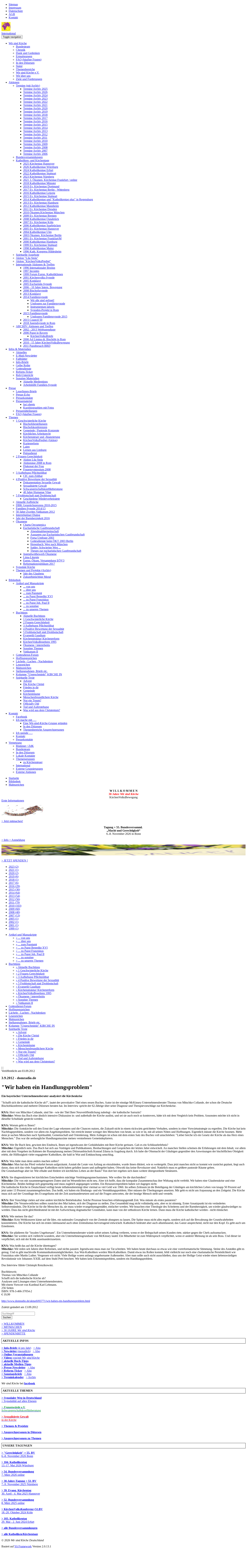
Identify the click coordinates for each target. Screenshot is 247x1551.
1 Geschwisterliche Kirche (31, 420)
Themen (13, 417)
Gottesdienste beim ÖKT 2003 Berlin (51, 541)
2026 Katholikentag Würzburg (40, 166)
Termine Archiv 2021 (35, 105)
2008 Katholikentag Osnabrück (41, 218)
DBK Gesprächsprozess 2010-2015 (36, 505)
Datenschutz (16, 10)
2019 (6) (13, 876)
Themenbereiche (25, 69)
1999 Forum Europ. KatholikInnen (43, 274)
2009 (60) (14, 909)
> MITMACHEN (11, 1327)
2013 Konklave (32, 293)
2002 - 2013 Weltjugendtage (39, 329)
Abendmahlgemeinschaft (44, 531)
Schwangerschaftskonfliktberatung (43, 488)
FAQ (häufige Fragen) (28, 59)
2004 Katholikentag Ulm (37, 231)
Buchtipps (21, 612)
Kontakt (13, 17)
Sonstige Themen (33, 648)
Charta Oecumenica (34, 524)
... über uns (29, 589)
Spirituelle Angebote (27, 254)
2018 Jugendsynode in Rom (39, 323)
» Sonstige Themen (27, 999)
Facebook (21, 716)
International (8, 33)
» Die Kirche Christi (27, 1035)
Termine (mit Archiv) (28, 85)
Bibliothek (15, 580)
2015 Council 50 (32, 319)
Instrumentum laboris (42, 306)
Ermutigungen (24, 56)
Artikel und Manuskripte (30, 583)
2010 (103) (15, 905)
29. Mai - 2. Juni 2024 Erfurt (17, 1520)
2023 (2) (13, 866)
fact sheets (29, 404)
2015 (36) (14, 889)
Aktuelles (21, 352)
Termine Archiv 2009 (35, 144)
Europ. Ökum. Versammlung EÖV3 (43, 560)
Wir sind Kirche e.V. (27, 72)
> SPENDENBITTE (13, 1333)
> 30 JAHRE (18, 1330)
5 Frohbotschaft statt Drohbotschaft (36, 495)
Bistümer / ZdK (25, 745)
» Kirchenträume (25, 1045)
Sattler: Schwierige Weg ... (45, 547)
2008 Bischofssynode (35, 290)
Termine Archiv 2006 (35, 153)
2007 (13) (14, 915)
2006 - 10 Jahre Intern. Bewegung (42, 287)
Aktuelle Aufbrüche (27, 502)
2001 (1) (13, 925)
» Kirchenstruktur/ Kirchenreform (35, 989)
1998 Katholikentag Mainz (38, 248)
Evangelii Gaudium (34, 635)
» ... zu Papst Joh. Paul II (30, 954)
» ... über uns (23, 941)
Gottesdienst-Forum (27, 654)
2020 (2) (13, 873)
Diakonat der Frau (33, 466)
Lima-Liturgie (31, 557)
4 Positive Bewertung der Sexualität (36, 479)
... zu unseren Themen (35, 609)
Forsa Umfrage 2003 (42, 537)
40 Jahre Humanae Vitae (37, 492)
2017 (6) (13, 882)
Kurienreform (31, 443)
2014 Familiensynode (35, 297)
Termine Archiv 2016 (35, 121)
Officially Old (31, 703)
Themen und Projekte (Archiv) (33, 570)
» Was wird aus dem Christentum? (35, 1061)
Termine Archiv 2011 (35, 137)
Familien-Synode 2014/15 (31, 508)
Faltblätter (21, 358)
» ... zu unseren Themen (29, 960)
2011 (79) (14, 902)
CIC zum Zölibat (32, 475)
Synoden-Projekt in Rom (44, 310)
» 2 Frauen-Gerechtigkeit (30, 973)
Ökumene (21, 521)
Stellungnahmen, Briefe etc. (32, 671)
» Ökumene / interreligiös (30, 996)
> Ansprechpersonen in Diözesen (21, 1432)
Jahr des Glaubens (33, 573)
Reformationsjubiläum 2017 (39, 563)
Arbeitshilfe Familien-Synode (40, 384)
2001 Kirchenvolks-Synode (39, 277)
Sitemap (13, 4)
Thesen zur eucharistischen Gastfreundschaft (55, 550)
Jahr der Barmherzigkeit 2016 (33, 518)
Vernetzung (15, 742)
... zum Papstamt (32, 593)
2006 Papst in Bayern (35, 332)
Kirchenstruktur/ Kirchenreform (41, 638)
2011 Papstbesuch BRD (36, 345)
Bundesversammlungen (29, 157)
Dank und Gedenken (28, 53)
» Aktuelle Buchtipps (28, 967)
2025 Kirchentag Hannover (38, 163)
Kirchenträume (31, 693)
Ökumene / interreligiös (36, 645)
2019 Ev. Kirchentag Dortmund (41, 186)
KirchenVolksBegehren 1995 (39, 641)
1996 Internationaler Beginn (39, 267)
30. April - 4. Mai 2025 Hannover (20, 1492)
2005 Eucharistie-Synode (37, 284)
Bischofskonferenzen (35, 427)
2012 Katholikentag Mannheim (41, 205)
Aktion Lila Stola (33, 459)
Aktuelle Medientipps (35, 381)
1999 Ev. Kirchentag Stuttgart (40, 245)
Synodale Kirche (25, 567)
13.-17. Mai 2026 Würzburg (17, 1464)
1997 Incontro (31, 271)
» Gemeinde (23, 1042)
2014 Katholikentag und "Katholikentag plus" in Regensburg (58, 199)
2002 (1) (13, 922)
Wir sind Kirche (18, 43)
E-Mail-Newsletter (26, 355)
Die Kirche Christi (33, 684)
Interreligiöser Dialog (28, 515)
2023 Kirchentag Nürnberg (38, 176)
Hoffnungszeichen (26, 658)
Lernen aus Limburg (34, 449)
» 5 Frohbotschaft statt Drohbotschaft (37, 983)
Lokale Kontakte (25, 755)
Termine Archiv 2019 (35, 111)
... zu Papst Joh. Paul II (36, 602)
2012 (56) (14, 899)
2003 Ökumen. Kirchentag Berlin (42, 235)
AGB (12, 14)
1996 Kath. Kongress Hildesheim (42, 251)
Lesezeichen (23, 664)
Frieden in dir (31, 687)
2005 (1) (13, 918)
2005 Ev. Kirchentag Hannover (41, 228)
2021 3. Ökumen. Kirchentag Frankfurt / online (50, 179)
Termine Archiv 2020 (35, 108)
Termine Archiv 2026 (35, 92)
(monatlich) (16, 1351)
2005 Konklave (32, 280)
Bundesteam (23, 46)
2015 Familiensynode (35, 313)
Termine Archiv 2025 (35, 88)
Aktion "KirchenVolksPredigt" (33, 261)
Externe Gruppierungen (29, 768)
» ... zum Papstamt (26, 944)
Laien (26, 446)
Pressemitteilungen (26, 410)
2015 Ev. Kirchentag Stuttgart (40, 196)
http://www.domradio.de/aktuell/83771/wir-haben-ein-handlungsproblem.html (45, 1301)
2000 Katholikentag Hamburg (40, 241)
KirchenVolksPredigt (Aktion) (40, 440)
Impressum (15, 7)
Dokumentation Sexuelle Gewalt (41, 482)
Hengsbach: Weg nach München (49, 544)
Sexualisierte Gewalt (35, 485)
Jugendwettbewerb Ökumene (40, 554)
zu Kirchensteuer (32, 762)
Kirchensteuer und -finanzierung (41, 436)
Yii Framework (23, 1546)
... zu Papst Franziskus (36, 599)
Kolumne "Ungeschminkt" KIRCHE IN (39, 674)
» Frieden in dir (24, 1038)
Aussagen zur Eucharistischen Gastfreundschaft (57, 534)
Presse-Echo (23, 394)
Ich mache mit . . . (26, 719)
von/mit (26, 1357)
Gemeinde (29, 690)
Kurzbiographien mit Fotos (38, 407)
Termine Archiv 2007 (35, 150)
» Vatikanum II (24, 1002)
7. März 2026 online (17, 1473)
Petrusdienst (30, 453)
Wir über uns (23, 75)
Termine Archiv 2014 (35, 127)
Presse (12, 388)
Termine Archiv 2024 (35, 95)
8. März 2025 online (17, 1501)
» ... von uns (23, 937)
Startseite (14, 778)
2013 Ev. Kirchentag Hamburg (40, 202)
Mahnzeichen (23, 667)
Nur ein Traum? (32, 700)
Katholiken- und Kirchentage (32, 160)
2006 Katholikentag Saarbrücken (42, 225)
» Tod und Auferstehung (30, 1058)
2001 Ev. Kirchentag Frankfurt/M (42, 238)
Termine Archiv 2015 (35, 124)
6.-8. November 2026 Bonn (18, 1454)
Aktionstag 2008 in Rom (37, 462)
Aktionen (14, 82)
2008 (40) (14, 912)
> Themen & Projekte (14, 1426)
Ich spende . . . (24, 732)
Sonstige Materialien (27, 378)
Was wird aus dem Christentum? (41, 710)
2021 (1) (13, 869)
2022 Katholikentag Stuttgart (39, 173)
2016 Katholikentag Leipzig (39, 192)
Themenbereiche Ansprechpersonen (43, 729)
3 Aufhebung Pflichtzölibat (31, 472)
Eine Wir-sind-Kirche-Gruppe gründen (45, 723)
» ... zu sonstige (25, 957)
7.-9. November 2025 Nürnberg (19, 1482)
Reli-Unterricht (24, 375)
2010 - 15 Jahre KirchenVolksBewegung (46, 342)
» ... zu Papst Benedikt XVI (32, 947)
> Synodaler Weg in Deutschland (21, 1397)
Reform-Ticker (24, 371)
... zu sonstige (31, 606)
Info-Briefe (22, 362)
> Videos (7, 1357)
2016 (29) (14, 886)
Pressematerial (24, 401)
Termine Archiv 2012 (35, 134)
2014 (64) (14, 892)
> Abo (37, 1347)
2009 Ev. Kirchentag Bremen (40, 215)
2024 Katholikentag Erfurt (38, 170)
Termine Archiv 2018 (35, 114)
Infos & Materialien (20, 349)
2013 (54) (14, 895)
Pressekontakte (24, 397)
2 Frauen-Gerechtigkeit (29, 456)
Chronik (20, 49)
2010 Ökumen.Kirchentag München (44, 212)
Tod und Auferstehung (36, 706)
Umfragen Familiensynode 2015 (48, 316)
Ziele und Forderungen (29, 79)
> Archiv (31, 1377)
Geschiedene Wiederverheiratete (41, 498)
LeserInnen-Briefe (26, 391)
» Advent (21, 1032)
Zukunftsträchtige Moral (37, 576)
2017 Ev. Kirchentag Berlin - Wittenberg (46, 189)
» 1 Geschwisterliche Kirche (32, 970)
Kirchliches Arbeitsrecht (37, 433)
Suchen (7, 1317)
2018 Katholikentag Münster (39, 183)
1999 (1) (13, 928)
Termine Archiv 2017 (35, 118)
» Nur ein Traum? (26, 1051)
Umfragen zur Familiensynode (47, 303)
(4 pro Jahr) (16, 1347)
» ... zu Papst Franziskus (30, 950)
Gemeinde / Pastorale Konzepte (41, 430)
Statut (19, 66)
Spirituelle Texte (25, 677)
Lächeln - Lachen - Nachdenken (34, 661)
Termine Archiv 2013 (35, 131)
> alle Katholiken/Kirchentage (19, 1534)
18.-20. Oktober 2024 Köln (22, 1511)
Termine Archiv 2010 (35, 140)
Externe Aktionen (26, 772)
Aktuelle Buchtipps (34, 615)
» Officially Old (25, 1055)
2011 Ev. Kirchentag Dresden (40, 209)
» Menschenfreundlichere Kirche (34, 1048)
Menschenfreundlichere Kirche (40, 697)
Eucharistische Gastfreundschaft (41, 528)
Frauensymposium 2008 (37, 469)
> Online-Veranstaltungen (17, 1354)
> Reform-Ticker (11, 1370)
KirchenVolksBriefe (41, 336)
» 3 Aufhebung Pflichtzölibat (32, 976)
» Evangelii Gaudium (28, 986)
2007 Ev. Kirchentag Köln (38, 222)
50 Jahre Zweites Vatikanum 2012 (35, 511)
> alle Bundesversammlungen (19, 1527)
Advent (27, 680)
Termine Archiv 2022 (35, 101)
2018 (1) (13, 879)
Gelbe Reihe (23, 365)
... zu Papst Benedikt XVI (38, 596)
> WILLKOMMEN (12, 1323)
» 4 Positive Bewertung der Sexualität (37, 980)
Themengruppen (25, 758)
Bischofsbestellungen (35, 423)
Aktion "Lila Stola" (27, 258)
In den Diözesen (25, 62)
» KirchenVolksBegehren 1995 (33, 993)
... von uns (29, 586)
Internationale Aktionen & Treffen (35, 264)
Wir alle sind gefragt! (42, 300)
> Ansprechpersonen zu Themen (21, 1438)
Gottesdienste (23, 368)
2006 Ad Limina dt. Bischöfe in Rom (44, 339)
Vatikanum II (30, 651)
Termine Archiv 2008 (35, 147)
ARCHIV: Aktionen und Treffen (34, 326)
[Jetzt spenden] (123, 854)
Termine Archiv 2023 (35, 98)
